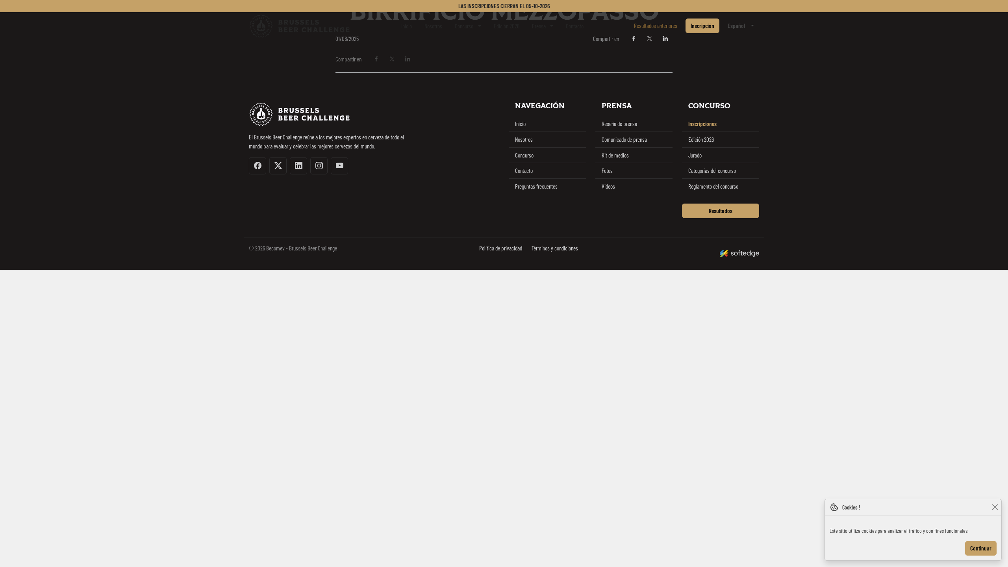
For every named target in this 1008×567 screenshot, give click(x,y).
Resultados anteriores (655, 25)
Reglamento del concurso (713, 186)
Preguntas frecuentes (536, 186)
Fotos (607, 170)
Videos (608, 186)
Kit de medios (615, 155)
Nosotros (433, 26)
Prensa (539, 26)
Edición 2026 (506, 26)
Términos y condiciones (555, 248)
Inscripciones (702, 123)
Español (736, 25)
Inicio (406, 26)
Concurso (464, 26)
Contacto (575, 26)
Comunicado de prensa (624, 139)
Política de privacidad (500, 248)
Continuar (980, 548)
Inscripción (702, 25)
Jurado (695, 155)
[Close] (995, 507)
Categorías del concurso (712, 170)
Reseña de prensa (619, 123)
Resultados (720, 210)
